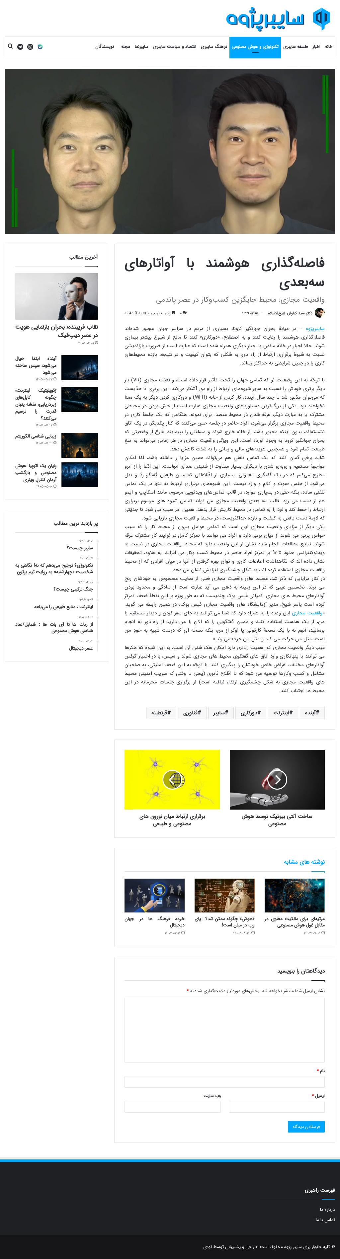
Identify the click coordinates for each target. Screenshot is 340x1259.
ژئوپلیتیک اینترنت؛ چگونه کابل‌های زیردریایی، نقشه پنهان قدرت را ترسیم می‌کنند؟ (35, 404)
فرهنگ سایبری (214, 46)
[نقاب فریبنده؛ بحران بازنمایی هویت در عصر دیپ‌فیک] (56, 296)
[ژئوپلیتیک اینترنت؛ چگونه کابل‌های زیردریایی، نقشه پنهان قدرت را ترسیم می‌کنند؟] (79, 399)
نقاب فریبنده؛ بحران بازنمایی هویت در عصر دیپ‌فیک (56, 331)
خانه (328, 46)
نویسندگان (104, 46)
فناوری (190, 713)
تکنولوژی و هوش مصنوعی (255, 46)
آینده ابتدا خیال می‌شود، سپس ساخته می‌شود (35, 365)
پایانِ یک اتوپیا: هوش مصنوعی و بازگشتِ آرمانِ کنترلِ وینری (35, 472)
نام (321, 1070)
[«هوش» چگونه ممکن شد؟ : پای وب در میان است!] (225, 895)
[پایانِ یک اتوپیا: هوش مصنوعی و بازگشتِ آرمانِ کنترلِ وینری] (79, 474)
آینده (310, 713)
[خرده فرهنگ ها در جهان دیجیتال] (155, 895)
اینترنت (281, 713)
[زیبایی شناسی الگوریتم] (79, 445)
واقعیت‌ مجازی (307, 613)
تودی (207, 1246)
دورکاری (249, 713)
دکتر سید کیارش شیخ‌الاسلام (290, 313)
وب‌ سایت (212, 1095)
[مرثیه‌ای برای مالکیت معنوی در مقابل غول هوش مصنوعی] (295, 895)
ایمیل (318, 1095)
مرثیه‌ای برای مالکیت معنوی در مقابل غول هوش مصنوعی (295, 922)
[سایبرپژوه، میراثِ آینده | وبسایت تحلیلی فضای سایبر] (278, 19)
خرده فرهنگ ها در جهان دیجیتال (155, 922)
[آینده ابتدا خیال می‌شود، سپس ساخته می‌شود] (79, 367)
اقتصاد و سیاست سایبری (174, 46)
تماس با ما (325, 1220)
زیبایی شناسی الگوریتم (35, 436)
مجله (125, 46)
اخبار (316, 46)
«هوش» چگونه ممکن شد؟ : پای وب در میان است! (225, 922)
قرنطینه (159, 713)
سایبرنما (141, 46)
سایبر (219, 713)
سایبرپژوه (315, 329)
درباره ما (327, 1209)
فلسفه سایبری (295, 46)
